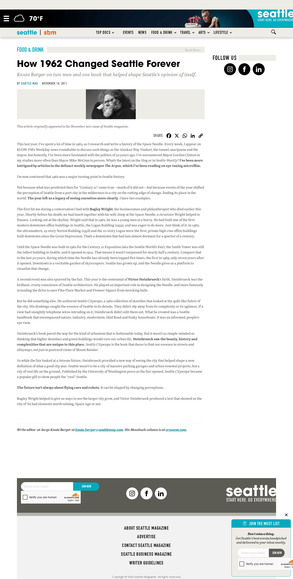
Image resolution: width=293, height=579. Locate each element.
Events (128, 32)
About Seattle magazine (146, 528)
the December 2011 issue (83, 126)
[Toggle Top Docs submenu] (113, 32)
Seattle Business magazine (146, 554)
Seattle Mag (29, 83)
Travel (185, 32)
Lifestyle (221, 32)
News (142, 32)
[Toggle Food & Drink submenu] (175, 32)
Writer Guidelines (146, 563)
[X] (177, 136)
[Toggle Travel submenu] (193, 32)
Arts (202, 32)
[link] (111, 50)
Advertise (146, 536)
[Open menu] (6, 18)
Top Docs (103, 32)
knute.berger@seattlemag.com (99, 429)
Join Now (86, 486)
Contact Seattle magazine (146, 545)
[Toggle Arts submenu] (208, 32)
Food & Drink (161, 32)
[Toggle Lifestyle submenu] (231, 32)
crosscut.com (176, 429)
